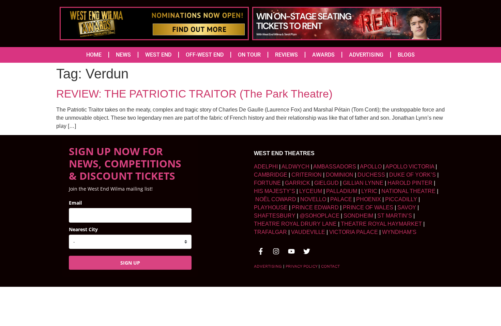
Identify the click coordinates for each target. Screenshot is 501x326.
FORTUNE (267, 183)
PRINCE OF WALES (368, 207)
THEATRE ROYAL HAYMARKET (381, 224)
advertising (268, 266)
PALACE (341, 199)
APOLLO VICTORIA (409, 166)
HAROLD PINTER (410, 183)
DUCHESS (371, 175)
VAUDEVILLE (308, 232)
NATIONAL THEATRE (408, 191)
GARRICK (297, 183)
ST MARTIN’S (394, 216)
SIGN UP (130, 263)
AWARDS (323, 54)
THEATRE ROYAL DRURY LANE (295, 224)
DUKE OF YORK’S (412, 175)
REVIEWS (286, 54)
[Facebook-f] (261, 251)
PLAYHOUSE (271, 207)
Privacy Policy (301, 266)
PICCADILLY (401, 199)
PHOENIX (368, 199)
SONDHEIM (358, 216)
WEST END (158, 54)
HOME (94, 54)
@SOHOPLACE (319, 216)
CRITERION (306, 175)
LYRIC (369, 191)
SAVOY (406, 207)
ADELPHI (266, 166)
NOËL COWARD (275, 199)
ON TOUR (249, 54)
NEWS (123, 54)
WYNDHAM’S (399, 232)
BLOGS (406, 54)
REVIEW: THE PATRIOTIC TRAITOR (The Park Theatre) (194, 94)
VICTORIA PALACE (353, 232)
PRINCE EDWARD (315, 207)
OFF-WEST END (205, 54)
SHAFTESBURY (274, 216)
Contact (330, 266)
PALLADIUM (341, 191)
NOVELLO (313, 199)
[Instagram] (276, 251)
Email (75, 202)
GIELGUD (326, 183)
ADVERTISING (366, 54)
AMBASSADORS (334, 166)
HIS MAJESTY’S (274, 191)
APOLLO (371, 166)
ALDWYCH (295, 166)
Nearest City (83, 229)
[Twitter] (307, 251)
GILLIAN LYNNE (363, 183)
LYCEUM (310, 191)
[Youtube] (291, 251)
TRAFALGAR (270, 232)
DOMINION (339, 175)
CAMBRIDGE (270, 175)
